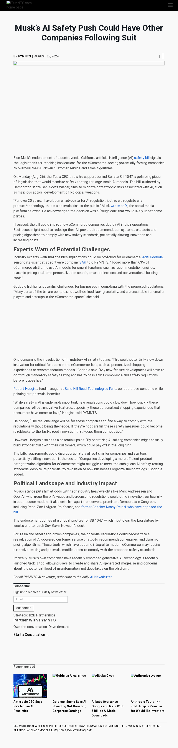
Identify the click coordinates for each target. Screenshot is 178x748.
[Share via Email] (157, 56)
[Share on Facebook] (152, 56)
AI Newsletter (101, 577)
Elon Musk (128, 726)
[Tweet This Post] (154, 56)
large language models (33, 730)
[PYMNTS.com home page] (22, 5)
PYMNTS (24, 56)
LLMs (54, 730)
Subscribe (23, 608)
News (62, 730)
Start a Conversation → (31, 635)
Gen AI (140, 726)
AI (32, 726)
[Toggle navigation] (170, 5)
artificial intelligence (51, 726)
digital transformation (85, 726)
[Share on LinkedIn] (156, 56)
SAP (89, 730)
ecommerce (111, 726)
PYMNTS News (76, 730)
